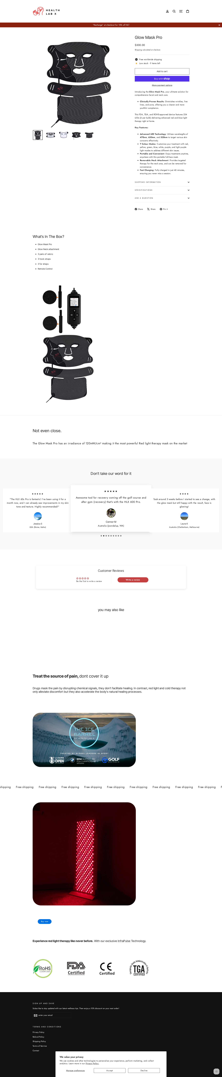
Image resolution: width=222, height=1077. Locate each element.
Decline (144, 1070)
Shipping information (148, 182)
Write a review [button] (133, 579)
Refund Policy (38, 1036)
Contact (36, 1050)
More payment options (162, 85)
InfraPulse (124, 941)
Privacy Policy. (92, 1063)
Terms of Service (40, 1046)
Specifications (144, 190)
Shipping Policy (39, 1041)
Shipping (138, 49)
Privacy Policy (38, 1032)
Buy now (44, 921)
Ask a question (144, 198)
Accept (109, 1070)
